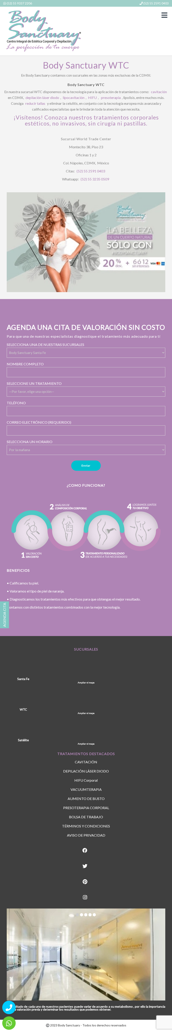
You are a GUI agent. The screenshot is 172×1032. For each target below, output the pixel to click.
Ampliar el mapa (86, 682)
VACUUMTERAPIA (86, 789)
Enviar (86, 465)
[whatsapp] (9, 1023)
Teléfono (16, 403)
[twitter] (85, 866)
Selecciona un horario (29, 442)
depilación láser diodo (42, 97)
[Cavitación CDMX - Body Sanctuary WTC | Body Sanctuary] (43, 31)
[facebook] (85, 850)
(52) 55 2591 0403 (156, 3)
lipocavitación (73, 97)
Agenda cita (4, 615)
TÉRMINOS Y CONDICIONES (86, 826)
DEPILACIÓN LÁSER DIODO (86, 771)
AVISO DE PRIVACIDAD (86, 835)
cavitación (159, 92)
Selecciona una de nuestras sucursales (45, 344)
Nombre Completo (25, 364)
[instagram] (85, 897)
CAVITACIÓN (86, 762)
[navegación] (164, 15)
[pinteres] (85, 881)
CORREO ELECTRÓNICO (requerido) (39, 422)
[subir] (163, 1013)
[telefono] (9, 1007)
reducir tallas (35, 103)
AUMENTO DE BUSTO (86, 798)
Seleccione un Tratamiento (34, 383)
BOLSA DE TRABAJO (86, 817)
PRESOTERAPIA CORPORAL (86, 808)
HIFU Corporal (86, 780)
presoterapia (111, 97)
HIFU (92, 97)
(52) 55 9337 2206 (19, 3)
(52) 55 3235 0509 (95, 179)
